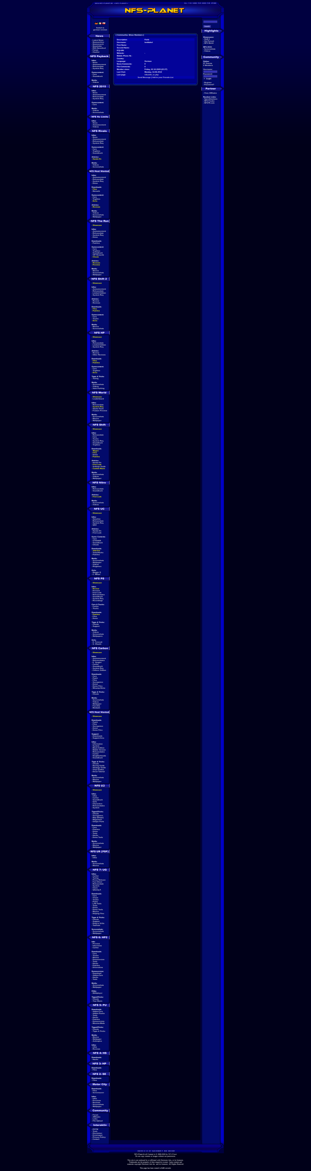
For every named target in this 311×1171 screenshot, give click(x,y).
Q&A (95, 525)
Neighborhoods (99, 756)
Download (97, 973)
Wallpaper (97, 217)
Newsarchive (98, 42)
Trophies (96, 151)
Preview (96, 265)
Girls (95, 802)
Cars (95, 74)
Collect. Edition (99, 670)
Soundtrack (98, 76)
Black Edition (98, 748)
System (96, 746)
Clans (95, 888)
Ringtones (97, 566)
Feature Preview (100, 411)
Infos (95, 796)
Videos (96, 82)
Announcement (99, 64)
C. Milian (96, 574)
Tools (95, 833)
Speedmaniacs (210, 99)
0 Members (208, 65)
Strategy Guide (99, 768)
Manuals (96, 191)
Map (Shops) (98, 818)
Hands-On (97, 159)
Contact (96, 1139)
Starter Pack (98, 409)
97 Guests (207, 63)
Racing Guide (99, 766)
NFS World (208, 43)
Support (96, 626)
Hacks (95, 835)
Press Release (99, 880)
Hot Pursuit (209, 41)
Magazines (97, 819)
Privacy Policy (99, 1137)
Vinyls (95, 898)
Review (96, 301)
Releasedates (99, 595)
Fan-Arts (96, 706)
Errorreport (97, 1135)
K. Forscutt (97, 642)
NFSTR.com (209, 103)
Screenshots (98, 112)
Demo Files (98, 686)
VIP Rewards (98, 255)
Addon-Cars (98, 975)
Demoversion (98, 959)
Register (208, 83)
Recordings (98, 600)
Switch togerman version (100, 29)
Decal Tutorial (99, 772)
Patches (96, 243)
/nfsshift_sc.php (152, 75)
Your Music (97, 1001)
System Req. (98, 68)
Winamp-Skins (99, 688)
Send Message (144, 77)
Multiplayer (97, 993)
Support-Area (98, 738)
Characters (97, 804)
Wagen (96, 451)
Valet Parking (98, 388)
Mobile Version (99, 750)
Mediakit (96, 708)
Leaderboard (98, 399)
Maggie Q (97, 572)
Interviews (97, 946)
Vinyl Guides (98, 770)
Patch (95, 678)
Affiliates (96, 1117)
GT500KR (97, 541)
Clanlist (96, 52)
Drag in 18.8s (98, 923)
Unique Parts (98, 821)
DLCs (95, 201)
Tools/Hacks (98, 553)
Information (98, 744)
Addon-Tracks (99, 1013)
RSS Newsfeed (99, 48)
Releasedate (98, 66)
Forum (95, 50)
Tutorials (96, 925)
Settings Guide (99, 466)
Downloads (97, 736)
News (95, 62)
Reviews (96, 207)
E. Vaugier (97, 662)
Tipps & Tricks (99, 1031)
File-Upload (98, 1121)
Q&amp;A (97, 890)
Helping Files (98, 913)
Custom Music (99, 468)
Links (95, 1119)
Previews (97, 1100)
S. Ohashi (97, 644)
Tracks (96, 319)
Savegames (98, 682)
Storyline (97, 519)
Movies (96, 271)
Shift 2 (207, 39)
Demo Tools (98, 837)
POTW (95, 1129)
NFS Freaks (209, 101)
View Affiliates (210, 93)
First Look (97, 464)
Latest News (98, 40)
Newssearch (98, 44)
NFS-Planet (172, 1154)
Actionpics (97, 1041)
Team (95, 1131)
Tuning (95, 378)
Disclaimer (97, 1133)
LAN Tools (97, 904)
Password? (209, 85)
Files (95, 189)
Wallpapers (98, 636)
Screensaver (98, 1093)
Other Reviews (99, 355)
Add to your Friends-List (162, 77)
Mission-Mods (99, 1023)
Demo (95, 183)
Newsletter (97, 46)
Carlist (95, 606)
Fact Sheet (97, 882)
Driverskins (98, 967)
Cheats (96, 257)
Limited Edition (99, 293)
